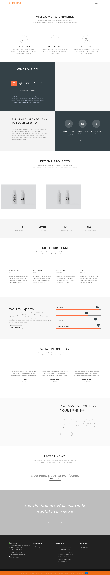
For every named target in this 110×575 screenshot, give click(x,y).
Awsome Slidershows (63, 549)
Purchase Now (54, 521)
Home (96, 3)
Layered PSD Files (62, 562)
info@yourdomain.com (17, 554)
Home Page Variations (64, 547)
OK (86, 573)
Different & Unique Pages (65, 554)
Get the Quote (15, 327)
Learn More (65, 434)
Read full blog (54, 478)
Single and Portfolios (63, 557)
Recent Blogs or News (64, 559)
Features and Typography (65, 552)
